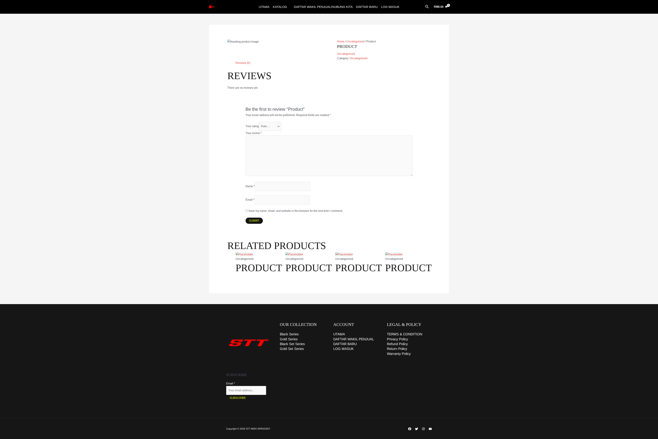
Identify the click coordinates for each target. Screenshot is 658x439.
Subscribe (238, 397)
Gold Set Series (292, 349)
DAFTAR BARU (367, 7)
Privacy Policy (397, 339)
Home (340, 41)
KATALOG (280, 7)
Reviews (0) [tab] (243, 62)
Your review (254, 133)
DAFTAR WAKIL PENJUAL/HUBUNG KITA (323, 7)
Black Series (289, 334)
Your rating (252, 126)
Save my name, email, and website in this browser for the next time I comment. (295, 210)
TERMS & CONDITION (404, 334)
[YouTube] (430, 428)
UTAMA (264, 7)
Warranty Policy (399, 354)
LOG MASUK (390, 7)
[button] (427, 7)
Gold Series (289, 339)
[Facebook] (409, 428)
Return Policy (397, 349)
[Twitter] (416, 428)
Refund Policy (397, 344)
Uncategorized (355, 41)
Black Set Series (292, 344)
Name (250, 186)
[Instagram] (423, 428)
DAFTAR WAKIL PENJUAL (353, 339)
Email (250, 199)
